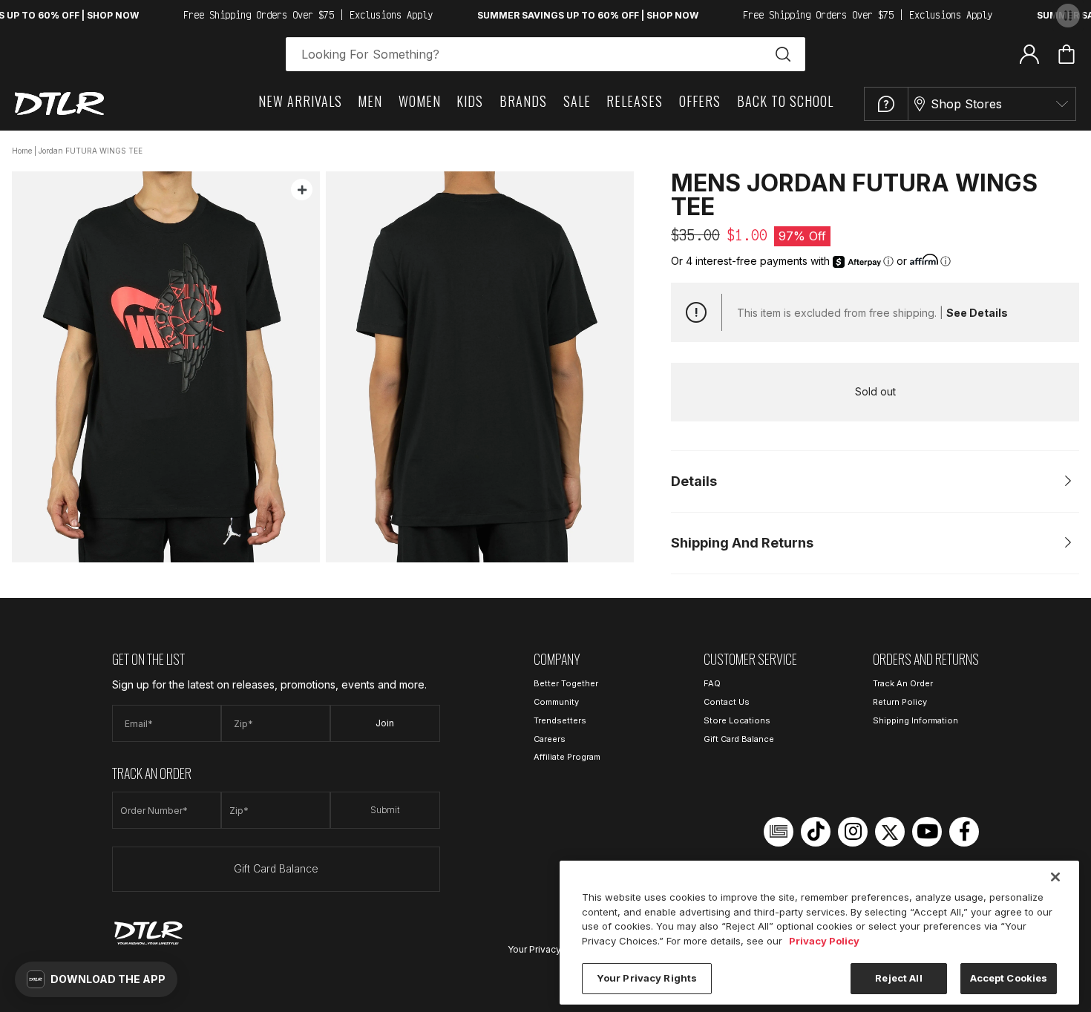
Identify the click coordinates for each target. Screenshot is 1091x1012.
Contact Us (727, 702)
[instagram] (853, 832)
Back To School (785, 101)
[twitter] (890, 832)
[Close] (1055, 877)
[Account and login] (1029, 53)
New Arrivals (300, 101)
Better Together (566, 683)
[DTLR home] (59, 103)
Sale (577, 101)
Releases (634, 101)
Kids (469, 101)
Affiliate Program (567, 757)
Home (22, 150)
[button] (96, 979)
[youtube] (927, 832)
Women (420, 101)
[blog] (778, 832)
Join (385, 723)
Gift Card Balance (276, 868)
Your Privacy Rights (549, 949)
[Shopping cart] (1066, 54)
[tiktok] (815, 832)
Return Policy (900, 702)
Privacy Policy (824, 941)
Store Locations (737, 720)
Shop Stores (966, 103)
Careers (550, 739)
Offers (700, 101)
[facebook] (964, 832)
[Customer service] (886, 104)
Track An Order (903, 683)
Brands (523, 101)
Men (370, 101)
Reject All (898, 978)
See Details (977, 312)
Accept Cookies (1009, 978)
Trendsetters (560, 720)
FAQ (712, 683)
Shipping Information (915, 720)
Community (556, 702)
